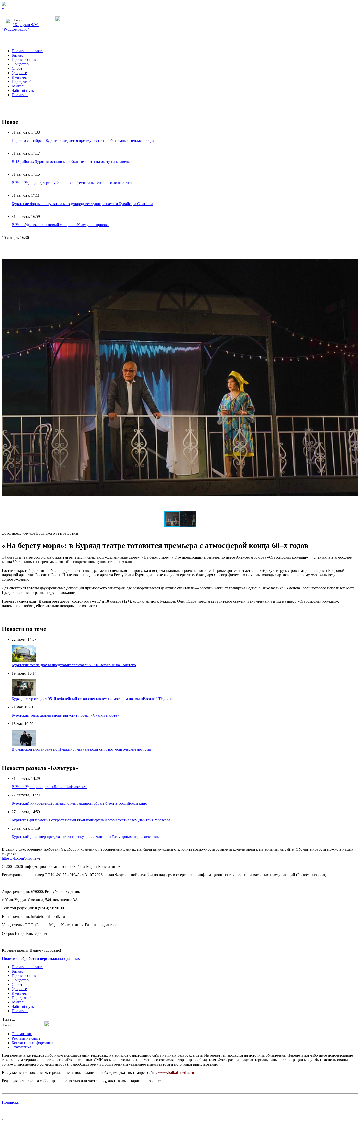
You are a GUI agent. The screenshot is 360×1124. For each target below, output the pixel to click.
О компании (22, 1034)
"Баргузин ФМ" (26, 25)
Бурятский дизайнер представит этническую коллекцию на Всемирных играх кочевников (87, 837)
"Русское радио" (15, 29)
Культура (19, 77)
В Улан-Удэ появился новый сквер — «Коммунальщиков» (60, 225)
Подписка (10, 1102)
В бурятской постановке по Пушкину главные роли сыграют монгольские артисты (81, 749)
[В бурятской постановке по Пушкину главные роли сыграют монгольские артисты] (24, 745)
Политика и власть (27, 51)
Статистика (21, 1047)
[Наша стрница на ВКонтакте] (180, 34)
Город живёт (22, 82)
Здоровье (19, 73)
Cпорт (17, 68)
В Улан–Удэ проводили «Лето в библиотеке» (49, 787)
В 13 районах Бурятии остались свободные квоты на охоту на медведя (71, 162)
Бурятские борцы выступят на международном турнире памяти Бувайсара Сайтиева (82, 204)
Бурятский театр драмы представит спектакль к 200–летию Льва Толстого (74, 665)
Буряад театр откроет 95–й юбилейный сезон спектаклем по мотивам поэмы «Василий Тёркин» (92, 699)
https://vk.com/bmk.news (21, 858)
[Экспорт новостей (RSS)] (180, 38)
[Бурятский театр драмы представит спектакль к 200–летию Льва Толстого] (24, 660)
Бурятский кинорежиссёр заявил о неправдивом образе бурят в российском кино (79, 803)
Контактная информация (32, 1043)
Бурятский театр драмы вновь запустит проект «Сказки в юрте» (65, 715)
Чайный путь (23, 90)
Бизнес (17, 55)
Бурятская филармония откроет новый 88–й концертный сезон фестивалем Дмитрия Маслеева (91, 820)
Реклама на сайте (26, 1038)
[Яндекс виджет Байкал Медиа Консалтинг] (180, 42)
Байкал (18, 86)
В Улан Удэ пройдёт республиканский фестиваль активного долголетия (72, 183)
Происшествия (24, 59)
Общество (20, 64)
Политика (20, 95)
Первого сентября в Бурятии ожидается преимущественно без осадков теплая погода (83, 140)
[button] (354, 248)
